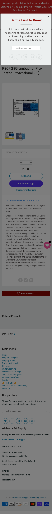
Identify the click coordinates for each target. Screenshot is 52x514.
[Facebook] (19, 57)
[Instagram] (32, 57)
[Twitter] (12, 57)
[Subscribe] (37, 48)
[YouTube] (39, 57)
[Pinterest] (25, 57)
